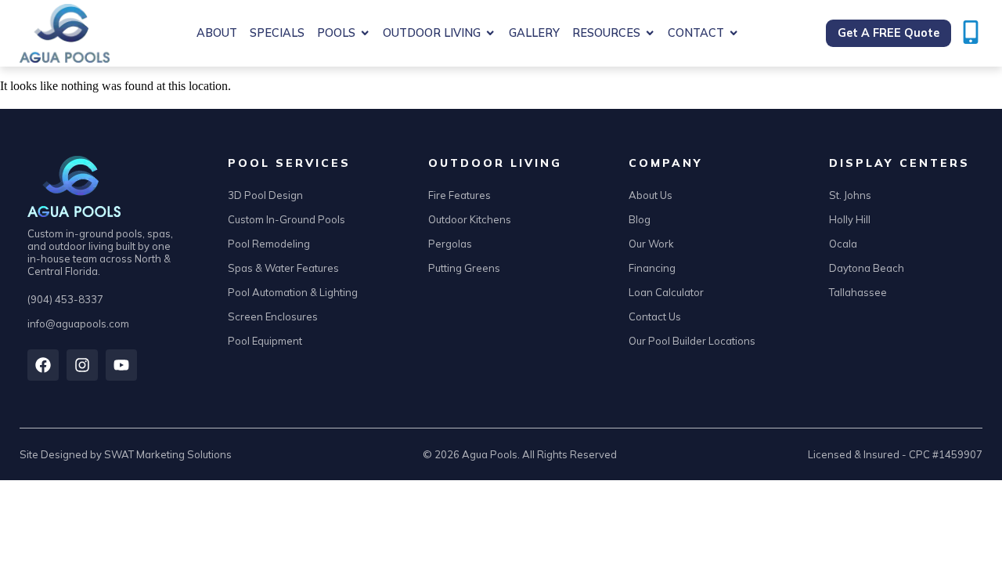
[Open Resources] (649, 33)
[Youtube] (121, 365)
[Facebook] (43, 365)
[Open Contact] (733, 33)
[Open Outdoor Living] (490, 33)
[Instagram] (82, 365)
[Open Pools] (364, 33)
